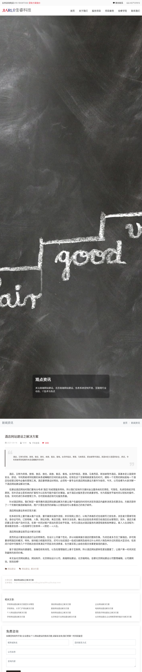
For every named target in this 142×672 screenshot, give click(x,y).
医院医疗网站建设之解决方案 (107, 612)
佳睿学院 (122, 10)
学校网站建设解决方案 (16, 617)
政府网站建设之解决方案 (61, 612)
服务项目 (96, 10)
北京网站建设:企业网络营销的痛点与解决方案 (113, 617)
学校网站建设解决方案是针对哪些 (20, 604)
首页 (72, 10)
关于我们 (83, 10)
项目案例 (109, 10)
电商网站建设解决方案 (104, 608)
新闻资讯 (135, 423)
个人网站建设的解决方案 (17, 612)
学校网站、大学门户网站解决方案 (20, 608)
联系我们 (135, 10)
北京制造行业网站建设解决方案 (63, 617)
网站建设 (87, 480)
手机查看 (35, 443)
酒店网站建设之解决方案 (21, 436)
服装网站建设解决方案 (60, 608)
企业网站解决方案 (102, 604)
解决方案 (24, 484)
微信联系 (119, 3)
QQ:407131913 (133, 2)
